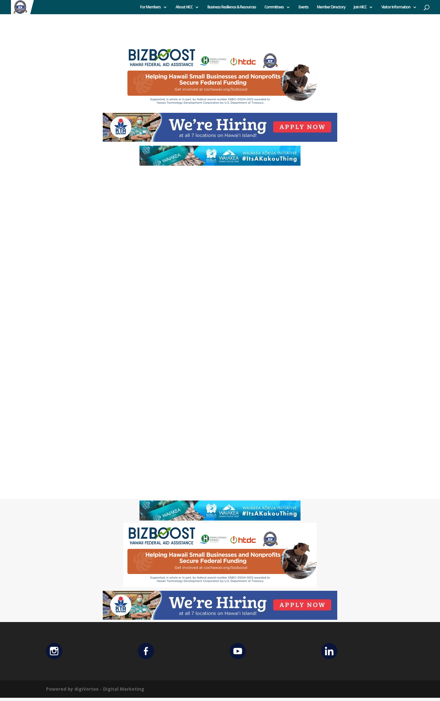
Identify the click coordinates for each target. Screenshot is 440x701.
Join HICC (360, 7)
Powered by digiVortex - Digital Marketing (95, 689)
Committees (274, 7)
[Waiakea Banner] (220, 164)
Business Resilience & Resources (231, 7)
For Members (150, 7)
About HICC (184, 7)
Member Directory (331, 7)
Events (304, 7)
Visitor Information (395, 7)
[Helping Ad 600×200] (220, 107)
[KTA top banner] (220, 140)
